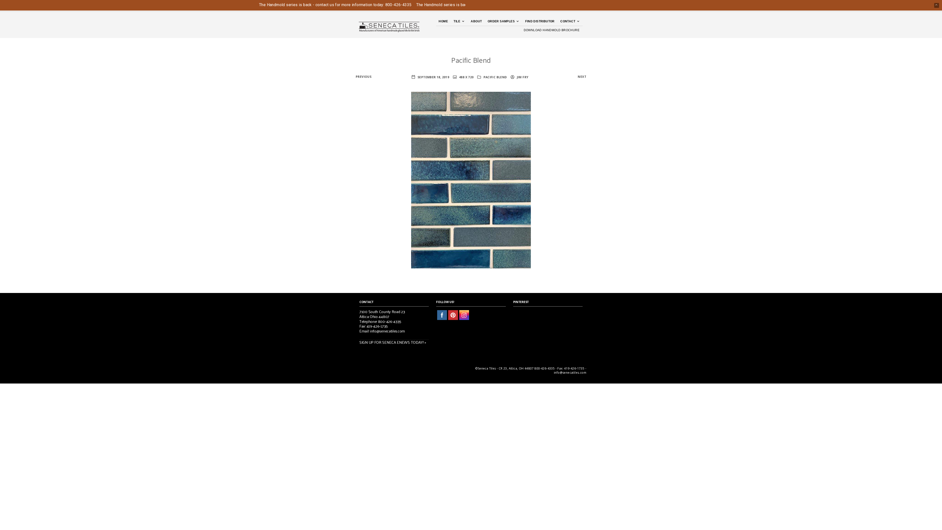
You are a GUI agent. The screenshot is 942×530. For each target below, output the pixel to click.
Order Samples (501, 21)
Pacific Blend (495, 77)
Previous (363, 77)
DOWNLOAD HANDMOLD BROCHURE (551, 30)
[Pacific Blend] (471, 180)
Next (582, 77)
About (476, 21)
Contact (567, 21)
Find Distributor (539, 21)
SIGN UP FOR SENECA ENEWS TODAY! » (392, 342)
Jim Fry (522, 77)
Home (443, 21)
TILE (457, 21)
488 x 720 (466, 77)
